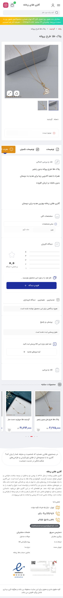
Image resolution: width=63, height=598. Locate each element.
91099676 (46, 514)
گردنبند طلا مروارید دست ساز (43, 419)
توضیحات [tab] (50, 149)
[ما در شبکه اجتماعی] (5, 5)
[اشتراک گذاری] (16, 93)
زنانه (59, 29)
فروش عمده (57, 547)
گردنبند (52, 29)
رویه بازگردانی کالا (24, 542)
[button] (33, 430)
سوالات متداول (25, 536)
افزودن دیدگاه (33, 285)
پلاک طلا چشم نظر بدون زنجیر (14, 419)
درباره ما (27, 547)
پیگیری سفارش (56, 536)
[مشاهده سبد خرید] (12, 5)
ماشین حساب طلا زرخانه (21, 552)
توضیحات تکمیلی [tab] (27, 149)
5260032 (46, 520)
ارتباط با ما (57, 542)
